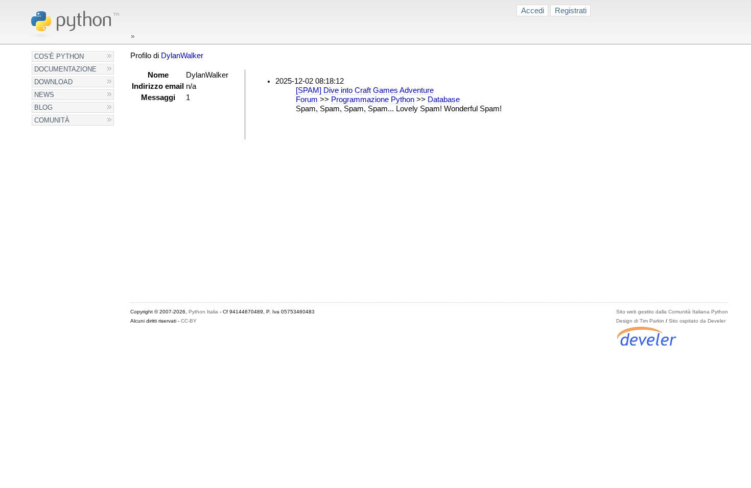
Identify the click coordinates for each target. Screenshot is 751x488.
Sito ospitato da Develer (697, 321)
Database (444, 99)
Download (53, 82)
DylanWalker (182, 56)
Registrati (570, 10)
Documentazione (65, 69)
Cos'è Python (59, 56)
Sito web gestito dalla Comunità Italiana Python (672, 311)
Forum (307, 99)
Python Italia (203, 311)
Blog (43, 107)
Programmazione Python (372, 99)
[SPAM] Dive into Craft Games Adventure (365, 90)
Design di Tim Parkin (640, 321)
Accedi (532, 10)
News (44, 95)
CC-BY (189, 321)
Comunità (51, 120)
